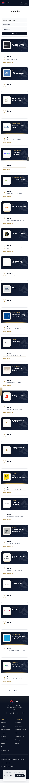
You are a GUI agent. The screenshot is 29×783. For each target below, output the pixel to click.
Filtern (14, 33)
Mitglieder (4, 726)
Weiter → (17, 690)
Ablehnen (9, 775)
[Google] (5, 713)
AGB (16, 733)
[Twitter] (18, 713)
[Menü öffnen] (26, 3)
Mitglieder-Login (5, 750)
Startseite (10, 15)
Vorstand (3, 733)
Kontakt (3, 743)
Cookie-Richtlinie (19, 736)
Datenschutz (18, 726)
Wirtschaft (4, 740)
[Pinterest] (23, 713)
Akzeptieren (20, 775)
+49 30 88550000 (6, 763)
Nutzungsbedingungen (21, 729)
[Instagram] (11, 713)
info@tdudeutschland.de (7, 766)
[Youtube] (16, 713)
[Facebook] (8, 713)
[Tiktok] (21, 713)
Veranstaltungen (5, 729)
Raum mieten (4, 747)
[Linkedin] (13, 713)
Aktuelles (3, 736)
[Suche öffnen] (21, 2)
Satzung (17, 740)
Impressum (18, 722)
